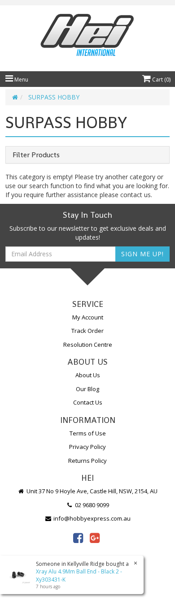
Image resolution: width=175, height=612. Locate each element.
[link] (78, 538)
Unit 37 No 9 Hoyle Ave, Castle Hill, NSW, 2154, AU (91, 491)
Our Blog (87, 389)
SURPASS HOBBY (53, 97)
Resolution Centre (87, 344)
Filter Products (36, 155)
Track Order (87, 331)
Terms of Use (88, 433)
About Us (87, 375)
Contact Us (87, 402)
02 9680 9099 (91, 505)
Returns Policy (87, 461)
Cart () (161, 79)
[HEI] (87, 36)
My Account (87, 317)
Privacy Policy (87, 447)
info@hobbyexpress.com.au (91, 518)
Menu (20, 79)
